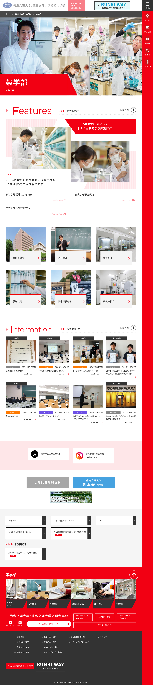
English (12, 521)
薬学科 (11, 90)
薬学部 (38, 14)
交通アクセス (147, 20)
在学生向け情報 (23, 647)
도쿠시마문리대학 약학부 (64, 521)
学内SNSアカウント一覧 (48, 624)
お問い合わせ (147, 32)
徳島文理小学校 (104, 617)
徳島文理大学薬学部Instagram (95, 455)
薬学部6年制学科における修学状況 (23, 553)
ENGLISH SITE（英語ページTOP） (20, 666)
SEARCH (147, 55)
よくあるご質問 (23, 642)
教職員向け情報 (50, 642)
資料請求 (147, 43)
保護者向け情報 (23, 652)
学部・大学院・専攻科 (23, 14)
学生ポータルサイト (104, 625)
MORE (125, 110)
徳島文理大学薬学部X (51, 454)
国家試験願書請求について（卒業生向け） (70, 532)
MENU (147, 8)
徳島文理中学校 (82, 617)
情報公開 (20, 637)
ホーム (8, 14)
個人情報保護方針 (78, 637)
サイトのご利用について (80, 642)
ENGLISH (147, 66)
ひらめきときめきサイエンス (20, 532)
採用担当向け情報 (51, 647)
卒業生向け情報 (50, 637)
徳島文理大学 (125, 617)
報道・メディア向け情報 (53, 652)
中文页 (101, 521)
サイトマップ (102, 637)
